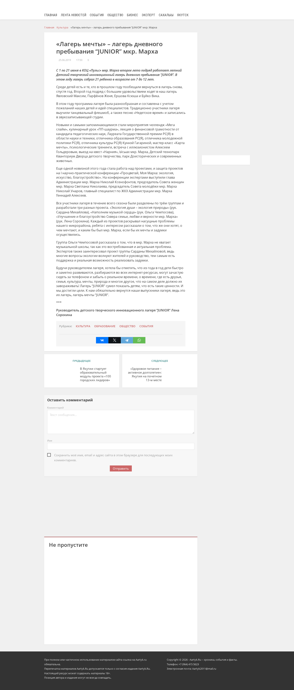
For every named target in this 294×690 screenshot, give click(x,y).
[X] (114, 340)
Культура (83, 326)
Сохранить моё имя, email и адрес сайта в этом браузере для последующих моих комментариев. (113, 455)
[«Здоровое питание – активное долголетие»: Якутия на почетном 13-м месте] (179, 375)
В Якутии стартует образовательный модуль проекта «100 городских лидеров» (95, 374)
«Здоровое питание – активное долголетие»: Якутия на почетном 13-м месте (145, 374)
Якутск (183, 15)
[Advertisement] (120, 506)
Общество (115, 15)
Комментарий (55, 407)
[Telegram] (127, 340)
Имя (49, 440)
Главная (50, 15)
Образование (104, 326)
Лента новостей (73, 15)
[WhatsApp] (139, 340)
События (97, 15)
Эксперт (148, 15)
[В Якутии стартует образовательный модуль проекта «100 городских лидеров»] (63, 375)
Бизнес (132, 15)
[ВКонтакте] (102, 340)
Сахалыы (166, 15)
